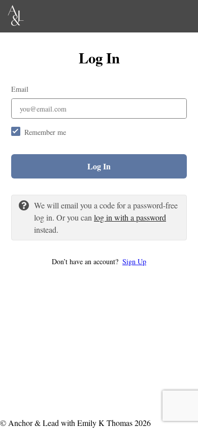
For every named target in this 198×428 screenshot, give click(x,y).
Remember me (45, 132)
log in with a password (130, 217)
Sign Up (134, 261)
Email (19, 89)
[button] (99, 261)
